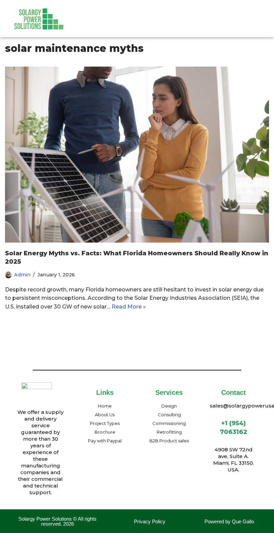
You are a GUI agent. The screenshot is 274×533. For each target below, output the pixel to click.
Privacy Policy (149, 521)
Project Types (194, 13)
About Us (118, 13)
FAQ (139, 26)
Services (149, 13)
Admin (22, 275)
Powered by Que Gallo (229, 521)
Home (89, 13)
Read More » (129, 306)
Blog (160, 26)
